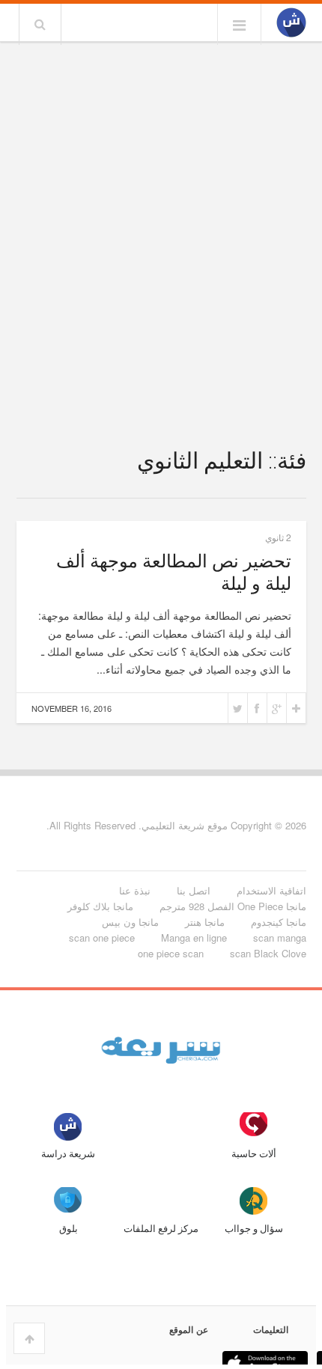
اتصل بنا (193, 890)
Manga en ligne (194, 937)
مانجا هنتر (205, 922)
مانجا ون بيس (130, 922)
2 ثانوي (278, 537)
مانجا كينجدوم (278, 922)
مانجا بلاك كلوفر (100, 906)
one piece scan (171, 953)
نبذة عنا (135, 890)
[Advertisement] (161, 215)
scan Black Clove (268, 953)
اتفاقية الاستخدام (271, 890)
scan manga (279, 937)
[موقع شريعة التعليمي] (291, 23)
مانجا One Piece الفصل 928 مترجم (233, 906)
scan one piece (102, 937)
